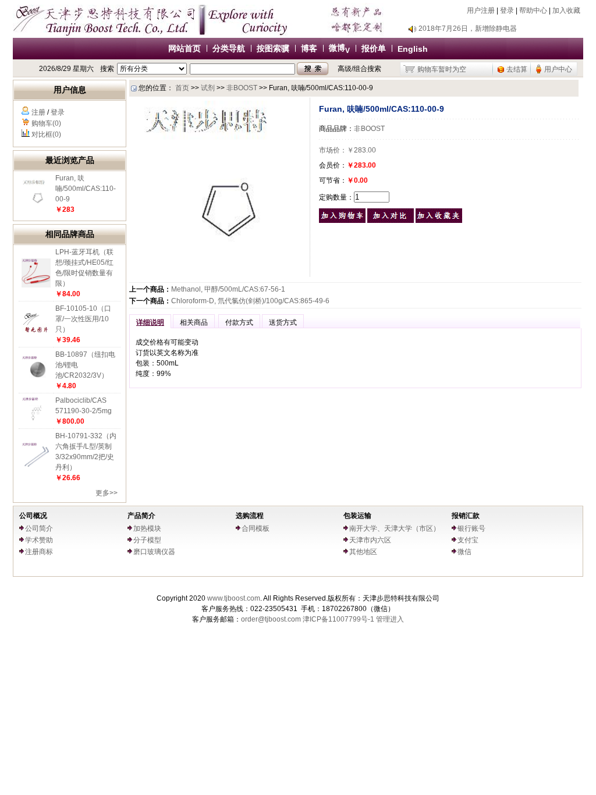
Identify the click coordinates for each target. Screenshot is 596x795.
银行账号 (471, 528)
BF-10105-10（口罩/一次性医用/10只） (83, 318)
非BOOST (241, 88)
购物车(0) (46, 123)
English (413, 49)
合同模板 (255, 528)
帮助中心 (533, 10)
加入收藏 (566, 10)
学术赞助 (39, 540)
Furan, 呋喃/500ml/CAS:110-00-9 (85, 188)
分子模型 (147, 540)
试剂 (208, 88)
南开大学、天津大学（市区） (394, 528)
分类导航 (228, 48)
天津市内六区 (370, 540)
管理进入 (390, 619)
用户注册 (481, 10)
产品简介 (141, 516)
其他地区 (363, 552)
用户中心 (558, 69)
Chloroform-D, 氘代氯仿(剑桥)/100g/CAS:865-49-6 (250, 301)
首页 (182, 88)
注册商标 (39, 552)
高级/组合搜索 (359, 69)
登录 (507, 10)
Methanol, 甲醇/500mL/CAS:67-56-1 (228, 289)
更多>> (106, 493)
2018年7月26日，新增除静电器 (467, 28)
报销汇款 (466, 516)
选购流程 (250, 516)
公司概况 (33, 516)
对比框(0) (46, 134)
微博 (339, 47)
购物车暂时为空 (441, 69)
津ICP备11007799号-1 (338, 619)
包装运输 (357, 516)
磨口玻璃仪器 (154, 552)
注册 (38, 112)
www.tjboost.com (233, 598)
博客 (309, 48)
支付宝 (467, 540)
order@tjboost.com (271, 619)
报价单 (373, 48)
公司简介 (39, 528)
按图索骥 (273, 48)
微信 (464, 552)
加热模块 (147, 528)
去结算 (516, 69)
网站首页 (184, 48)
